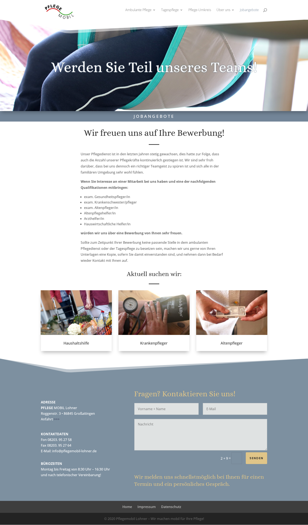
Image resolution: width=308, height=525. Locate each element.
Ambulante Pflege (138, 10)
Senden (256, 458)
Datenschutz (171, 506)
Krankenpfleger (154, 343)
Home (127, 506)
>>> (57, 419)
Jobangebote (249, 10)
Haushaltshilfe (76, 343)
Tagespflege (170, 10)
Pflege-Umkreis (199, 10)
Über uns (223, 10)
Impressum (146, 506)
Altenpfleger (232, 343)
